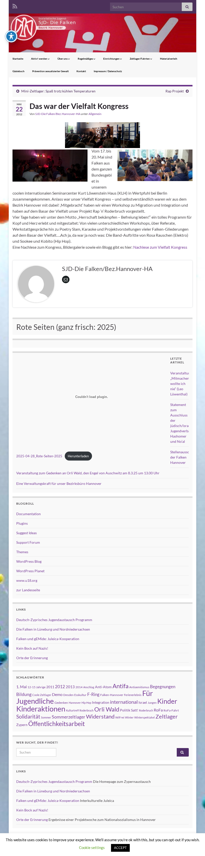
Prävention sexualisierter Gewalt (50, 71)
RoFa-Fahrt (171, 710)
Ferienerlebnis (133, 694)
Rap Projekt (175, 91)
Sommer (46, 717)
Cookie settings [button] (92, 847)
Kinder (167, 701)
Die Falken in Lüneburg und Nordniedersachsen (53, 629)
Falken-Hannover (111, 695)
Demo (57, 694)
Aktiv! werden (39, 58)
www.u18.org (26, 580)
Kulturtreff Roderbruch (80, 710)
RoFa (158, 709)
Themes (22, 552)
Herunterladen (78, 456)
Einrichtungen (111, 58)
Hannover (75, 702)
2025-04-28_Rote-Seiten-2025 (39, 456)
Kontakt (81, 71)
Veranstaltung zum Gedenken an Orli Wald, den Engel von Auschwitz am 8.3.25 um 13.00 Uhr (88, 473)
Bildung (24, 694)
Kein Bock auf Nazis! (32, 648)
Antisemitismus (139, 687)
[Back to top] (194, 844)
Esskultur (80, 695)
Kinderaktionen (40, 708)
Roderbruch (146, 710)
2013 (70, 686)
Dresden (68, 694)
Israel (142, 702)
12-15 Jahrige (37, 687)
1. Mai (21, 686)
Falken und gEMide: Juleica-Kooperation (47, 639)
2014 (79, 687)
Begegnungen (162, 686)
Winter (129, 717)
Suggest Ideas (26, 533)
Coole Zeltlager (41, 694)
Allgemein (95, 114)
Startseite (17, 58)
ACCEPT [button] (120, 848)
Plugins (22, 523)
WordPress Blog (29, 561)
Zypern (22, 725)
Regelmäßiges (86, 58)
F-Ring (93, 694)
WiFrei (119, 717)
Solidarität (28, 716)
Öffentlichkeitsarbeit (56, 723)
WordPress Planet (30, 571)
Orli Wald (106, 709)
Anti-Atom (103, 687)
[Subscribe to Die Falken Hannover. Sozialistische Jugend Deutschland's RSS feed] (14, 5)
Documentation (28, 514)
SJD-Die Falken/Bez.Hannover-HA (57, 114)
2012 (60, 686)
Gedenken (61, 702)
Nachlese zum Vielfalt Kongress (160, 247)
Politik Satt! (129, 710)
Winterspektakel (144, 717)
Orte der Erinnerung (32, 658)
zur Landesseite (28, 590)
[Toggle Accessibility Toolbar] (11, 36)
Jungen (152, 702)
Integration (100, 702)
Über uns (63, 58)
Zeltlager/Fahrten (140, 58)
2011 (50, 687)
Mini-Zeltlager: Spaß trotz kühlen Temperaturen (58, 91)
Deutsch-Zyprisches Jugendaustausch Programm (54, 620)
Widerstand (100, 716)
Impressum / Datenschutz (108, 71)
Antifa (120, 685)
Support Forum (28, 542)
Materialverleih (168, 58)
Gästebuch (18, 71)
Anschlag (88, 687)
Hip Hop (86, 702)
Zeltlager (167, 716)
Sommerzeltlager (68, 717)
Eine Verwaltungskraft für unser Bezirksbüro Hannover (59, 483)
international (124, 702)
